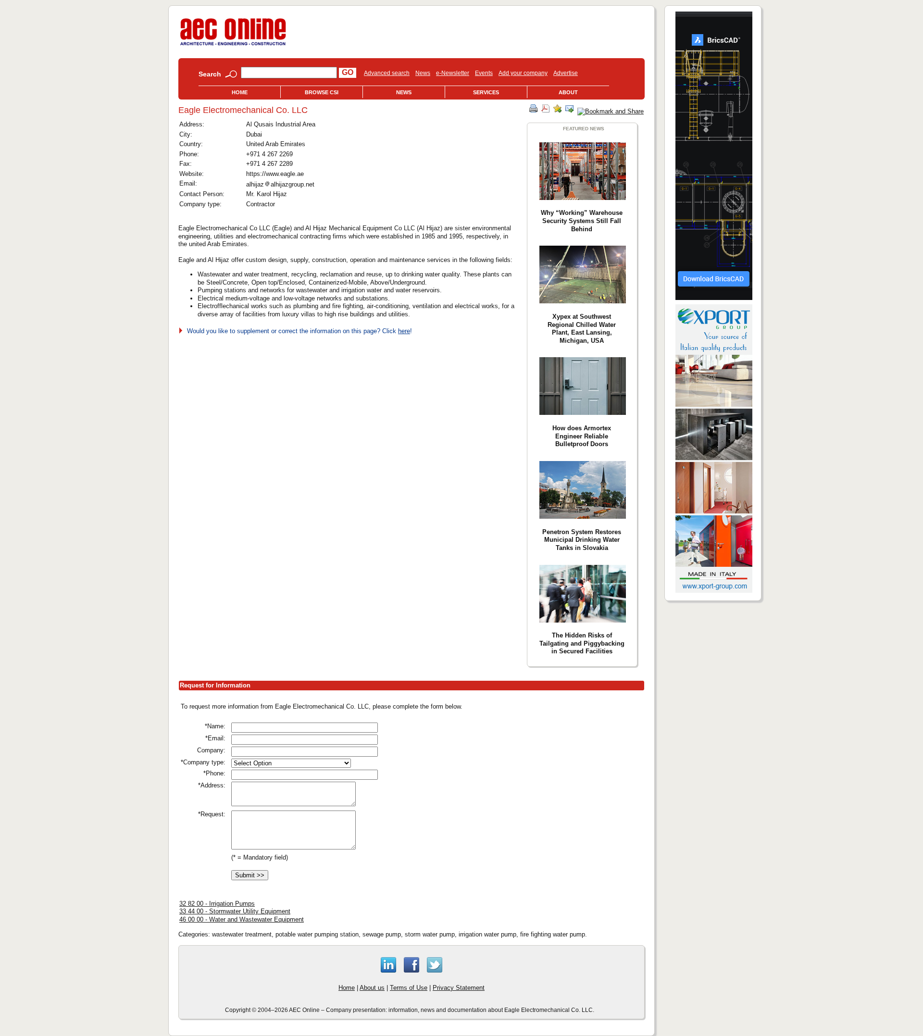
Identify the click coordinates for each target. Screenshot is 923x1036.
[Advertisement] (558, 769)
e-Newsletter (452, 73)
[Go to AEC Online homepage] (233, 45)
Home (240, 92)
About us (372, 987)
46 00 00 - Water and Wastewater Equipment (241, 919)
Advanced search (387, 73)
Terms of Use (408, 987)
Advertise (565, 73)
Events (484, 73)
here (404, 331)
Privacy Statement (459, 987)
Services (486, 92)
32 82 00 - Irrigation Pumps (217, 903)
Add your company (523, 73)
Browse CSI (321, 92)
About (568, 92)
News (422, 73)
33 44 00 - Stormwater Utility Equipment (234, 911)
